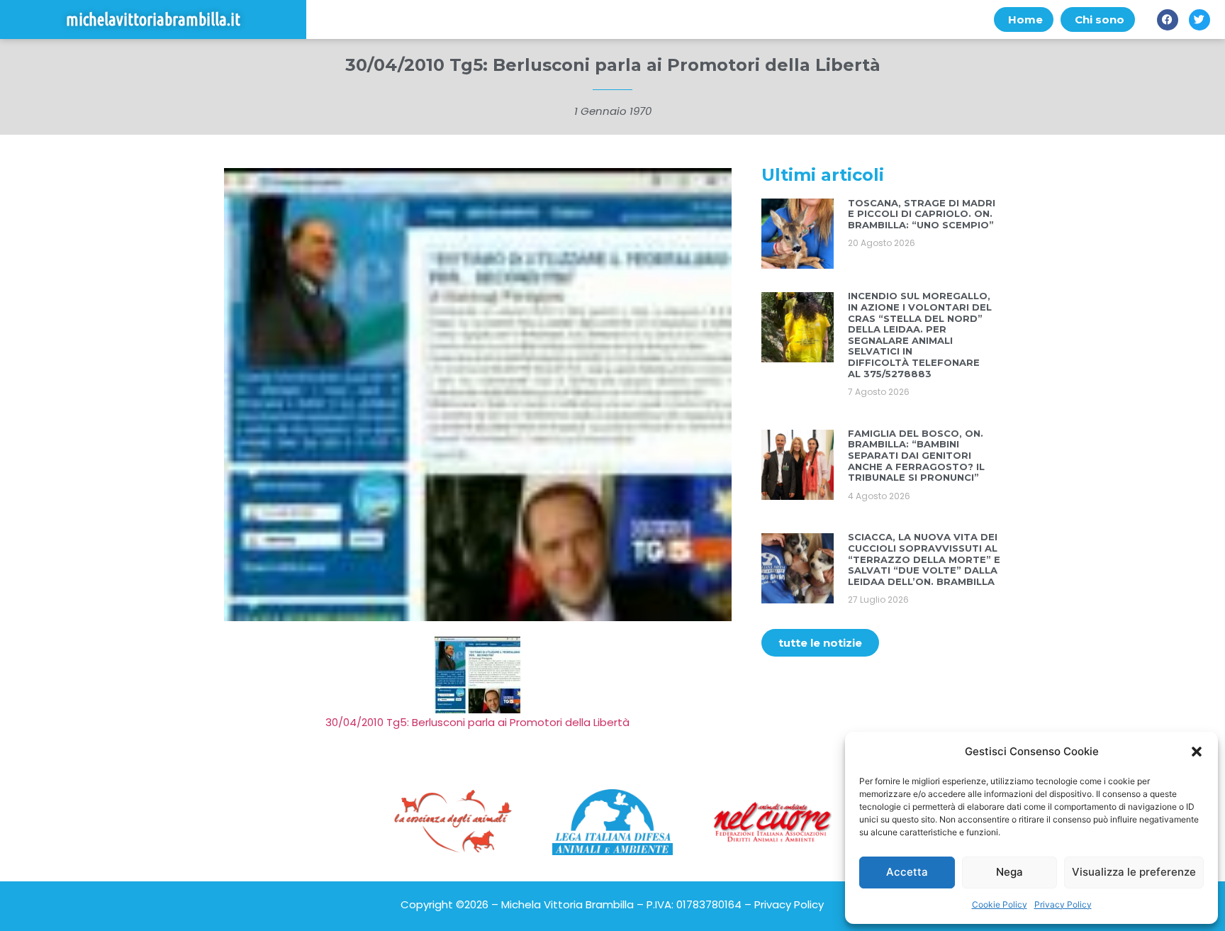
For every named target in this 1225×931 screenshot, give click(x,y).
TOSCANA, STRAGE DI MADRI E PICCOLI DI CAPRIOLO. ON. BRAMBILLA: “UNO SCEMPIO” (921, 213)
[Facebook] (1167, 19)
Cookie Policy (999, 904)
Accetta (907, 872)
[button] (1197, 752)
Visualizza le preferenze (1134, 872)
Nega (1009, 872)
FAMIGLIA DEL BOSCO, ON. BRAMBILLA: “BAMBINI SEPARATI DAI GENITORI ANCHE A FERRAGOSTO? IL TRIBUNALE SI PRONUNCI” (916, 455)
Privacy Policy (1063, 904)
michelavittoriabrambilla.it (153, 19)
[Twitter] (1199, 19)
